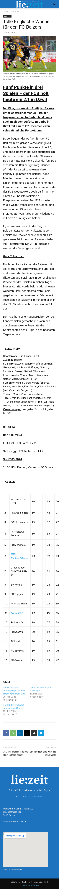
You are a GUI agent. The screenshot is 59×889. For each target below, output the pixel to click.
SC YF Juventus (19, 522)
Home (5, 11)
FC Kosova (17, 631)
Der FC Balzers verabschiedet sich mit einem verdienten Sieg (14, 690)
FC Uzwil (16, 641)
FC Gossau (17, 660)
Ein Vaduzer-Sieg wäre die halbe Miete (43, 753)
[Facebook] (6, 733)
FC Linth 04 (17, 622)
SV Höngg (16, 584)
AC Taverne (17, 650)
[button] (5, 4)
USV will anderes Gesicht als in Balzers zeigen (15, 753)
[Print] (34, 733)
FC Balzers (17, 613)
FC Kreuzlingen (19, 512)
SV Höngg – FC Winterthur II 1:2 (23, 451)
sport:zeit (15, 11)
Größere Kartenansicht (12, 869)
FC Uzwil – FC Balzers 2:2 (19, 443)
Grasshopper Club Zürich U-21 (19, 571)
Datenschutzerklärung (29, 885)
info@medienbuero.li (35, 796)
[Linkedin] (20, 733)
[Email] (27, 733)
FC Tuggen (17, 594)
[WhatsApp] (13, 733)
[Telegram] (41, 733)
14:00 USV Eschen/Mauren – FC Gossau (28, 467)
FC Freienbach (19, 603)
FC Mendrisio (18, 544)
